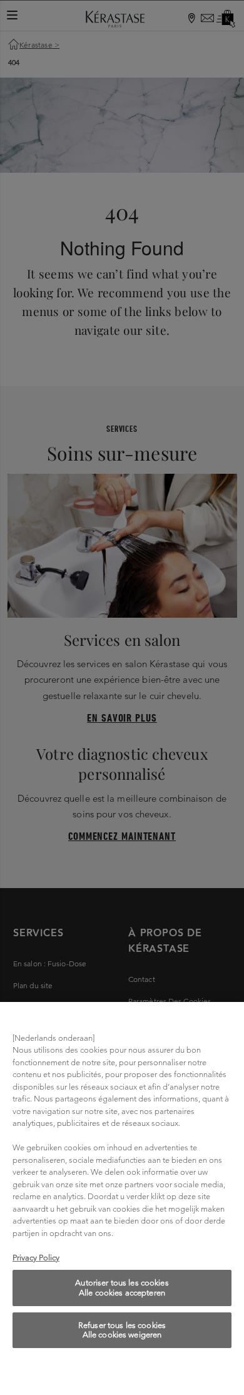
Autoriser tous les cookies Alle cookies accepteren (121, 1287)
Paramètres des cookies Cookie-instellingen (122, 1371)
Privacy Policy (36, 1257)
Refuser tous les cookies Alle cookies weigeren (122, 1330)
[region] (122, 1198)
